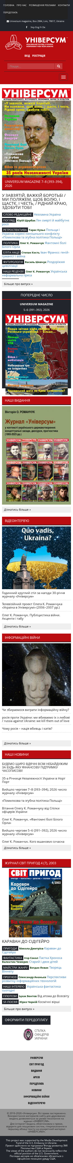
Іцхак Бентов (28, 996)
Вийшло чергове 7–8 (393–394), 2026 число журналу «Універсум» (34, 791)
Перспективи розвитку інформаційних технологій (34, 979)
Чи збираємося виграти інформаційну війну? (35, 710)
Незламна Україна (47, 214)
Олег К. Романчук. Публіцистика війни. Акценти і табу (31, 616)
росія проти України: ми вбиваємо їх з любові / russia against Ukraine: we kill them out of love (36, 719)
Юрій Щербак (26, 220)
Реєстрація (38, 56)
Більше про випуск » (18, 284)
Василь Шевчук (35, 262)
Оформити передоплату (26, 1020)
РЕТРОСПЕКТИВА (15, 230)
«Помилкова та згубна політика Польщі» (32, 237)
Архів (36, 1077)
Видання (36, 1071)
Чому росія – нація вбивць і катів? (27, 728)
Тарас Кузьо (37, 230)
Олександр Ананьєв (32, 977)
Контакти (64, 5)
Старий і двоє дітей (43, 962)
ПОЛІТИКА (10, 243)
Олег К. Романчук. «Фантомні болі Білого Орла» (32, 821)
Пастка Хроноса (50, 958)
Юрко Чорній (28, 1002)
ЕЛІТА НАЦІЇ (11, 252)
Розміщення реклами (42, 5)
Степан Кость (30, 252)
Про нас (22, 5)
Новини (37, 1090)
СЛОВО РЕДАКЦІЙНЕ (17, 214)
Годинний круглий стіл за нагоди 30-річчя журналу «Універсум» (33, 594)
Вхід (27, 56)
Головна (8, 5)
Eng (37, 27)
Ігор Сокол (31, 958)
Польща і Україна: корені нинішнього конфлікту (31, 232)
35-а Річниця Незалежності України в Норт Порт (33, 780)
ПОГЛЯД (9, 220)
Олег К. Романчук (32, 243)
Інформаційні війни (36, 1096)
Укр (33, 27)
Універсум (36, 1058)
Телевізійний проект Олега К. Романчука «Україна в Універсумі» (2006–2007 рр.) (32, 605)
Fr (41, 27)
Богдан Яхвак (39, 967)
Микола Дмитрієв (31, 948)
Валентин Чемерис (15, 962)
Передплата (10, 12)
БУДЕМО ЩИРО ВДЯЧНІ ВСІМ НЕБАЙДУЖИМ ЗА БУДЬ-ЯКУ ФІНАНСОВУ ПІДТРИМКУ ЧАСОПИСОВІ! (35, 767)
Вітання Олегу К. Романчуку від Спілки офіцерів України (31, 810)
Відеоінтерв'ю (36, 1103)
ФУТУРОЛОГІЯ (13, 262)
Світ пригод (36, 1064)
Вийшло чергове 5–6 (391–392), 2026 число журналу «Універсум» (34, 832)
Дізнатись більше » (17, 509)
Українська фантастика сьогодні (31, 988)
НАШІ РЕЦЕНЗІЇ (13, 271)
